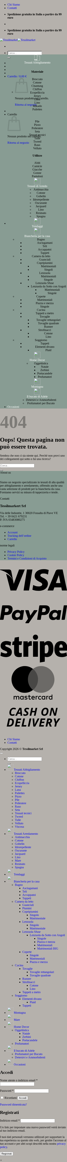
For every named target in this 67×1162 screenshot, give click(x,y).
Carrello (12, 539)
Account (12, 532)
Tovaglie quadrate (48, 323)
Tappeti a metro (45, 313)
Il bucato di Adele (37, 396)
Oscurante (41, 202)
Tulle (18, 820)
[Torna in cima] (1, 753)
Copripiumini (44, 262)
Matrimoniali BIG (47, 948)
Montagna (37, 386)
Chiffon (19, 779)
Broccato (20, 773)
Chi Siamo (13, 4)
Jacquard (41, 206)
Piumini (26, 908)
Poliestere (20, 803)
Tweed (19, 816)
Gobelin (41, 196)
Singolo (34, 915)
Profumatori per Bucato (41, 403)
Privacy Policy (16, 551)
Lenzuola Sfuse (45, 283)
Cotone (41, 192)
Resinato (41, 213)
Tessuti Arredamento (26, 833)
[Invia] (8, 57)
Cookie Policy (15, 555)
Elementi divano (44, 346)
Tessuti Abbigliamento (37, 62)
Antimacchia (41, 189)
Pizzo (18, 796)
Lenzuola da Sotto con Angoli (48, 286)
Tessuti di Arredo (37, 186)
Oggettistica (41, 363)
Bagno (41, 239)
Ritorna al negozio (25, 104)
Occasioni (13, 406)
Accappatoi (44, 249)
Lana (18, 789)
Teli (44, 246)
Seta (17, 809)
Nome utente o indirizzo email (19, 1080)
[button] (17, 76)
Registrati (6, 1153)
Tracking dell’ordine (19, 535)
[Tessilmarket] (17, 40)
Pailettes (20, 793)
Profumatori (45, 376)
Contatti (12, 8)
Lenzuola (44, 273)
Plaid (48, 350)
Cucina (41, 309)
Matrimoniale (37, 918)
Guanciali (44, 259)
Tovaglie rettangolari (48, 319)
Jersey (18, 786)
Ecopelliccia (22, 783)
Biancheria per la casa (37, 236)
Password (7, 1090)
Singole (48, 279)
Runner (48, 326)
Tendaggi (37, 226)
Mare (18, 860)
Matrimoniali (48, 266)
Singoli (48, 269)
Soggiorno (41, 340)
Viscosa (19, 826)
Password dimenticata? (13, 1104)
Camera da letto (41, 256)
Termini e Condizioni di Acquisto (27, 558)
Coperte (41, 296)
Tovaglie (45, 316)
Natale (45, 366)
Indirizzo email (10, 1120)
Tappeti (44, 252)
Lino (41, 209)
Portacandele (44, 373)
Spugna (40, 216)
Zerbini (44, 370)
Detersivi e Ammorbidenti (41, 399)
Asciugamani (44, 242)
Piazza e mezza (45, 303)
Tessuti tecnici (23, 813)
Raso (18, 806)
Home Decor (37, 360)
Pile (17, 799)
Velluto (19, 823)
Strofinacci (44, 330)
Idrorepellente (41, 199)
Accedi (22, 1098)
